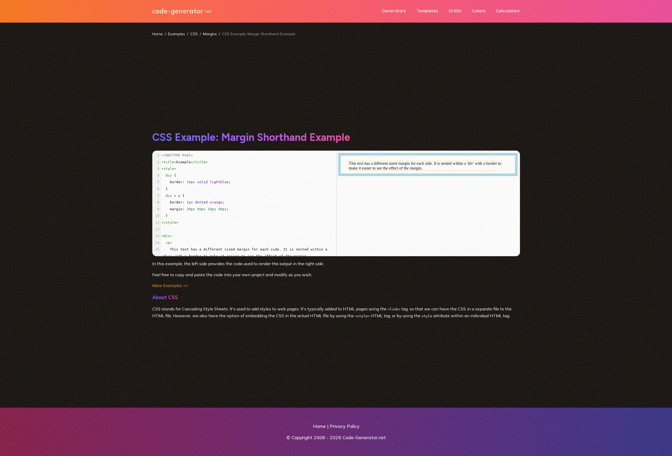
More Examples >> (170, 285)
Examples (176, 34)
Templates (427, 10)
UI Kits (455, 10)
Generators (394, 10)
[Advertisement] (336, 83)
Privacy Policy (344, 426)
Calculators (508, 10)
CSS (194, 34)
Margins (210, 34)
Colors (478, 10)
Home (157, 34)
